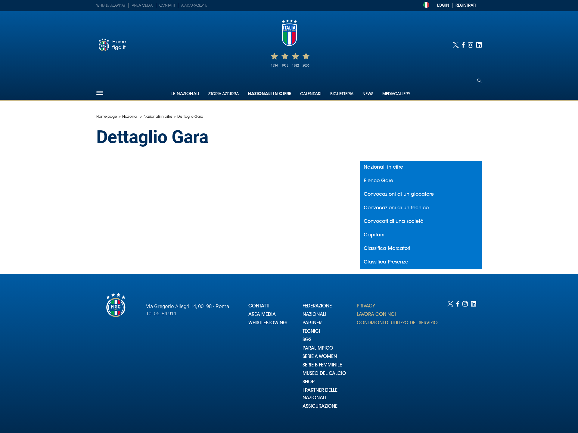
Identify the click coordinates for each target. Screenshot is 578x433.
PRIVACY (366, 306)
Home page (106, 117)
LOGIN (443, 6)
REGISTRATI (465, 6)
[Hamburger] (99, 92)
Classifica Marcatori (387, 248)
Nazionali (130, 117)
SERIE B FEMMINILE (322, 365)
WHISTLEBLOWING (267, 323)
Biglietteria (341, 94)
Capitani (374, 235)
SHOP (309, 382)
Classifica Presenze (386, 262)
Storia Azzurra (223, 94)
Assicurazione (194, 6)
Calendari (310, 94)
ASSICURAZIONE (320, 406)
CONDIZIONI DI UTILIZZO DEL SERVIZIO (397, 323)
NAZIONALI (314, 315)
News (367, 94)
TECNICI (311, 331)
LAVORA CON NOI (376, 315)
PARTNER (312, 323)
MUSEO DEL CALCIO (324, 374)
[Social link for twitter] (456, 45)
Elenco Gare (378, 181)
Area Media (142, 6)
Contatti (167, 6)
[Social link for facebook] (463, 45)
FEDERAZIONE (317, 306)
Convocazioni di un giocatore (399, 194)
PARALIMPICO (318, 348)
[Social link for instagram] (470, 45)
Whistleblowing (110, 6)
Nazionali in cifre (269, 94)
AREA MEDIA (262, 315)
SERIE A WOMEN (320, 357)
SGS (307, 340)
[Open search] (479, 81)
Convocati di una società (394, 221)
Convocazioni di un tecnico (396, 208)
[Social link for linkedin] (479, 45)
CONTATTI (258, 306)
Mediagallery (396, 94)
